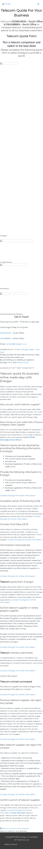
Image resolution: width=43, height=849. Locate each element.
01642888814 (5, 338)
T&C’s (10, 362)
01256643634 (5, 333)
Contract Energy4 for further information (17, 495)
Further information (8, 676)
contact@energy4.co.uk (16, 344)
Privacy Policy (22, 362)
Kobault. (14, 844)
